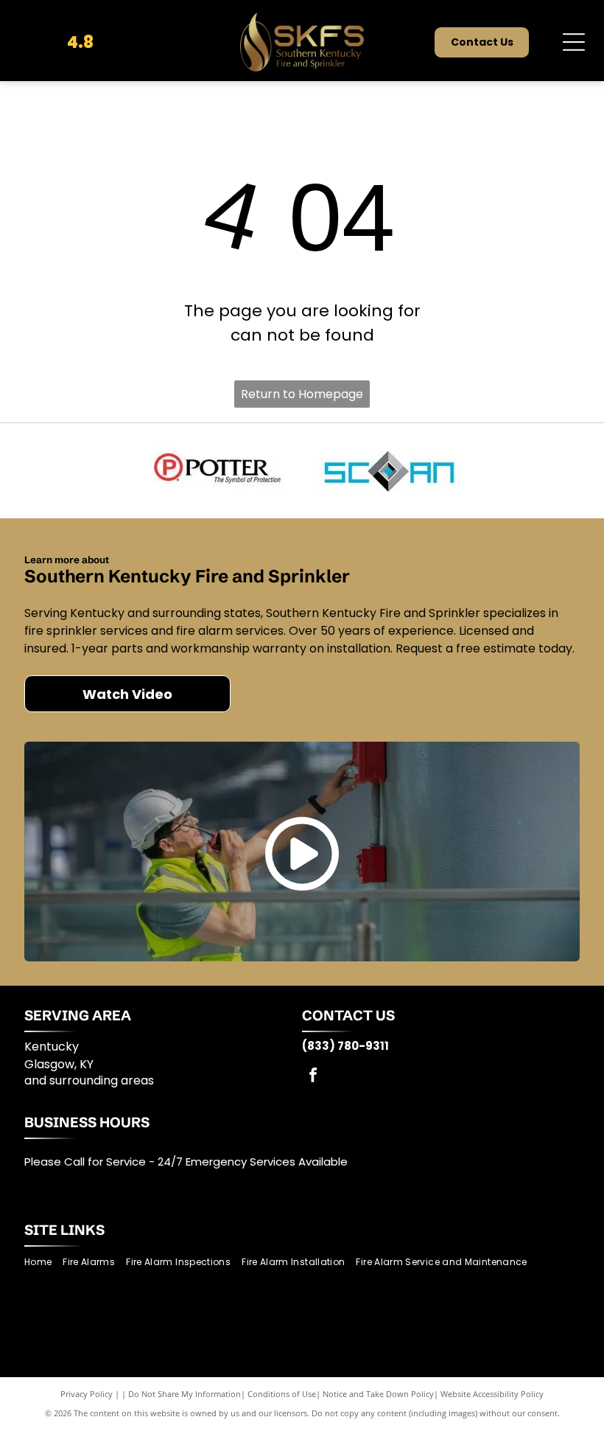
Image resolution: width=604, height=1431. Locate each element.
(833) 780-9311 (345, 1046)
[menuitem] (43, 1262)
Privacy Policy (86, 1393)
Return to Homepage (302, 394)
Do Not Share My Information (184, 1393)
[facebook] (313, 1077)
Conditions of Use (281, 1393)
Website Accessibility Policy (492, 1393)
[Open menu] (574, 42)
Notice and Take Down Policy (378, 1393)
